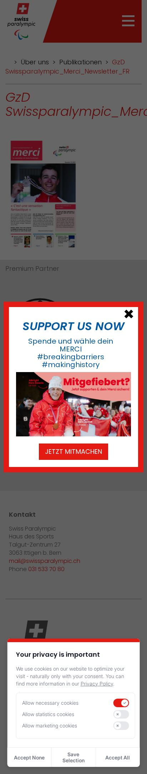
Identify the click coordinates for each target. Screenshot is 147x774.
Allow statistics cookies (48, 714)
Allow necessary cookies (50, 703)
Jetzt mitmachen (73, 451)
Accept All (117, 757)
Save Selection (73, 757)
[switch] (121, 703)
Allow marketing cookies (49, 725)
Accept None (29, 757)
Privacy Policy (97, 684)
